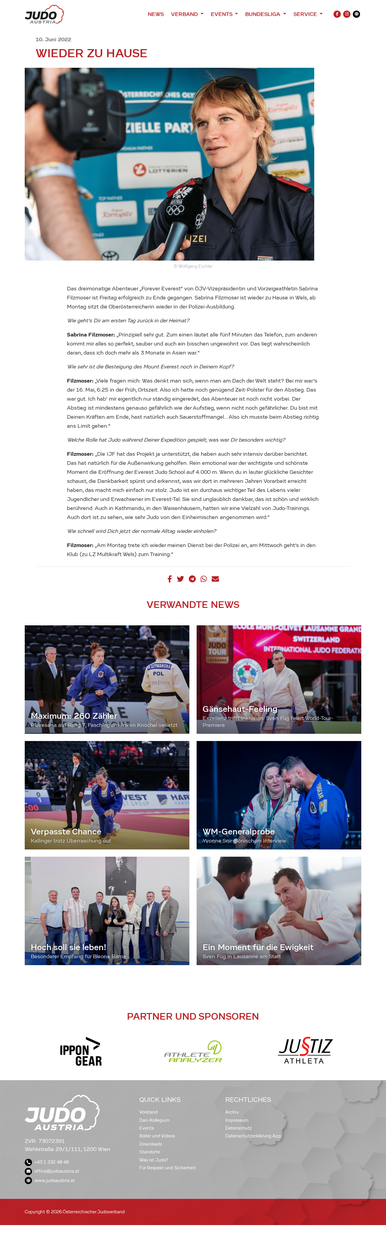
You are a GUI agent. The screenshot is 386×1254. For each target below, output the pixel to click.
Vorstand (148, 1112)
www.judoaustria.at (54, 1180)
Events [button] (222, 14)
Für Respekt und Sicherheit (167, 1168)
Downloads (150, 1144)
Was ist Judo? (153, 1160)
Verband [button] (185, 14)
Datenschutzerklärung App (253, 1136)
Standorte (149, 1152)
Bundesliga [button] (263, 14)
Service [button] (305, 14)
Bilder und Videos (157, 1136)
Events (146, 1128)
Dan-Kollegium (154, 1120)
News (156, 14)
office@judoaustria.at (56, 1171)
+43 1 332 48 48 (51, 1162)
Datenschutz (238, 1128)
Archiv (232, 1112)
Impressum (236, 1120)
